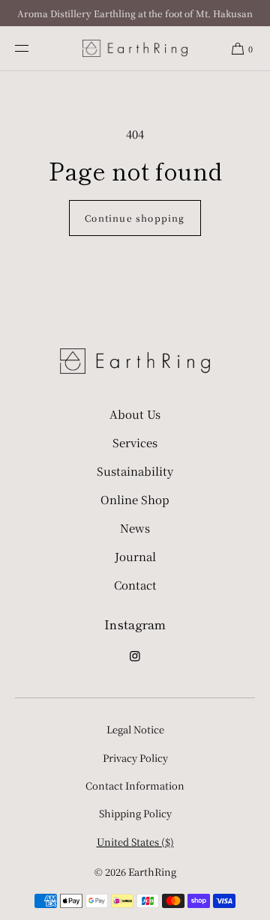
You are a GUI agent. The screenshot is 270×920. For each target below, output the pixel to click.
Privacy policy (135, 758)
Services (135, 442)
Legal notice (135, 729)
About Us (135, 414)
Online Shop (135, 499)
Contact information (135, 785)
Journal (135, 556)
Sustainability (135, 471)
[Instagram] (135, 661)
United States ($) (135, 842)
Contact (135, 585)
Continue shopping (134, 217)
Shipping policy (135, 813)
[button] (242, 48)
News (135, 528)
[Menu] (33, 48)
